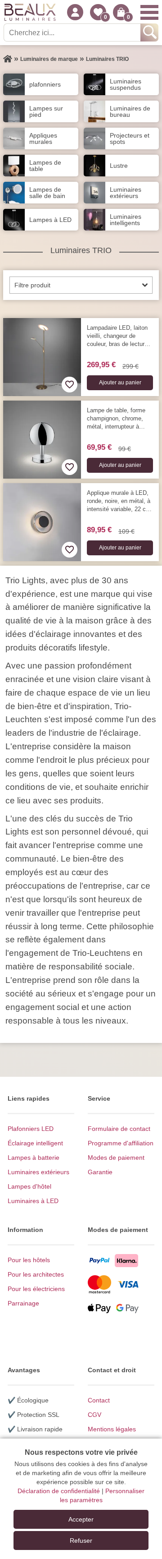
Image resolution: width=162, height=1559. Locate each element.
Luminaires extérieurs (38, 1172)
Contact (99, 1400)
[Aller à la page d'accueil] (7, 59)
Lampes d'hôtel (29, 1186)
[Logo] (30, 12)
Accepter (81, 1519)
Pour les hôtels (29, 1260)
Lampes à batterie (33, 1157)
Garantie (100, 1172)
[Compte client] (75, 12)
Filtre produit (32, 285)
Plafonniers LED (31, 1128)
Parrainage (23, 1303)
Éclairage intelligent (35, 1143)
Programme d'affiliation (120, 1143)
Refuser (81, 1540)
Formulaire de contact (119, 1128)
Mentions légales (112, 1429)
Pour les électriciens (36, 1288)
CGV (94, 1414)
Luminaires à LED (33, 1200)
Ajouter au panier (120, 382)
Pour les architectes (36, 1274)
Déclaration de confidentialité (59, 1490)
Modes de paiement (116, 1157)
